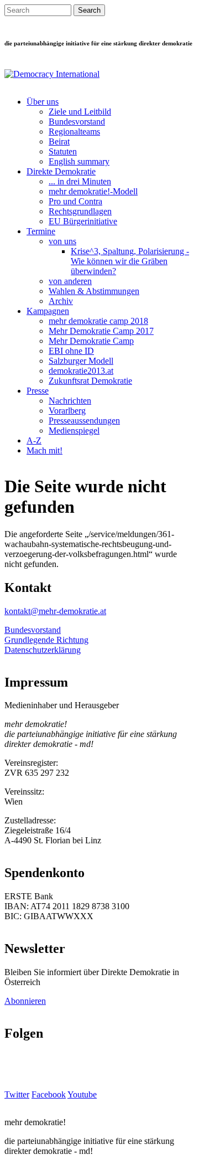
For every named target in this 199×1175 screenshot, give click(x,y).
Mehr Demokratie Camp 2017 (101, 331)
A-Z (34, 440)
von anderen (70, 281)
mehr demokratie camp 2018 (98, 321)
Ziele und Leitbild (80, 111)
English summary (79, 161)
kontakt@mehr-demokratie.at (55, 611)
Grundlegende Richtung (46, 640)
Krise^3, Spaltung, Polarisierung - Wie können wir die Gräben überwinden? (130, 261)
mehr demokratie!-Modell (93, 191)
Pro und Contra (75, 201)
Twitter (16, 1094)
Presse (38, 390)
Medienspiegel (74, 430)
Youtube (82, 1094)
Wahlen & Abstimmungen (94, 291)
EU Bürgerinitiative (83, 221)
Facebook (49, 1094)
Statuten (63, 151)
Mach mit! (44, 450)
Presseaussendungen (84, 420)
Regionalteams (74, 131)
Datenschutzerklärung (42, 650)
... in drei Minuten (80, 181)
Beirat (59, 141)
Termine (41, 231)
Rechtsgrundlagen (80, 211)
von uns (62, 241)
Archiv (61, 301)
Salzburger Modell (81, 360)
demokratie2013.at (81, 370)
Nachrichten (70, 400)
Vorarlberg (67, 410)
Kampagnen (48, 311)
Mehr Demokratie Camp (91, 341)
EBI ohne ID (71, 350)
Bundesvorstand (77, 121)
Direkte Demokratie (61, 171)
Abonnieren (25, 1001)
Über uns (43, 101)
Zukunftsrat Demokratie (90, 380)
